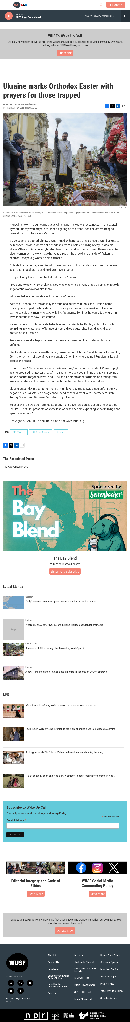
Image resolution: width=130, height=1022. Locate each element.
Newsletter (53, 969)
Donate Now (65, 930)
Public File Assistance (84, 985)
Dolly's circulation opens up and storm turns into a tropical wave (60, 601)
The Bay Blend (65, 558)
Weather (29, 597)
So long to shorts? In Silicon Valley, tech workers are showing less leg (64, 752)
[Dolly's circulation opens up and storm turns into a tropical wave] (13, 602)
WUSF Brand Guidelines (112, 991)
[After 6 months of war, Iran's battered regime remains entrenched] (13, 711)
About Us (52, 955)
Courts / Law (31, 643)
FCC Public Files (81, 978)
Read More (36, 894)
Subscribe (65, 53)
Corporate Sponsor (109, 962)
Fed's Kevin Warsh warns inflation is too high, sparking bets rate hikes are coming (70, 728)
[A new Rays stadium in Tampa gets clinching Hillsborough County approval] (13, 673)
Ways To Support (108, 976)
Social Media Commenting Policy (57, 985)
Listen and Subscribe (65, 571)
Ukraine (61, 432)
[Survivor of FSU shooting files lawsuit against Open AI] (13, 649)
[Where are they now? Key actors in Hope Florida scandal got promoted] (13, 629)
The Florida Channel (84, 962)
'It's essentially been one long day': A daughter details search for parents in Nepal (70, 775)
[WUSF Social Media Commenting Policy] (97, 868)
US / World (18, 432)
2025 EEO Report (82, 992)
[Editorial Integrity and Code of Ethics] (35, 868)
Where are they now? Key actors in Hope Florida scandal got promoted (64, 624)
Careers (52, 993)
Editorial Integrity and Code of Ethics (35, 883)
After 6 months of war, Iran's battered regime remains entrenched (61, 705)
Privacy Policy (107, 984)
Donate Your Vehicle (110, 955)
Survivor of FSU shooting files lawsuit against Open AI (55, 648)
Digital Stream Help (83, 999)
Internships (79, 955)
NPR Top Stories (40, 432)
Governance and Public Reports (85, 970)
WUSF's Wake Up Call (65, 36)
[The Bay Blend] (65, 516)
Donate (117, 5)
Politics (28, 620)
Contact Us (53, 962)
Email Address (16, 820)
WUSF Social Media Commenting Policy (98, 883)
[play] (8, 16)
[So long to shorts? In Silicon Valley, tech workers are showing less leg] (13, 757)
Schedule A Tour (108, 998)
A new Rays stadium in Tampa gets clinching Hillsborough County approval (66, 671)
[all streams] (125, 16)
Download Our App (109, 969)
